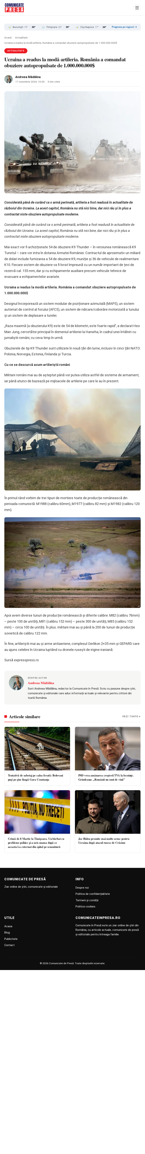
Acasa (8, 926)
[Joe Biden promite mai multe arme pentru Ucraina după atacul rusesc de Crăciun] (107, 812)
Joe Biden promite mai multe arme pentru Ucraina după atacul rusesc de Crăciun (103, 841)
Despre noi (82, 887)
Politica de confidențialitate (93, 894)
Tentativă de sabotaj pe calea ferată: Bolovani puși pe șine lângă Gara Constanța (35, 777)
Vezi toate (130, 716)
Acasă (8, 37)
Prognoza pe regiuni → (124, 27)
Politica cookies (85, 906)
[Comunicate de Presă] (14, 8)
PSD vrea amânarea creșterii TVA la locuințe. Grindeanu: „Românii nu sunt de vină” (106, 777)
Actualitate (21, 37)
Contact (9, 945)
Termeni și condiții (87, 900)
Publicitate (11, 939)
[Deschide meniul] (137, 7)
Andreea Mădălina (28, 77)
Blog (7, 932)
